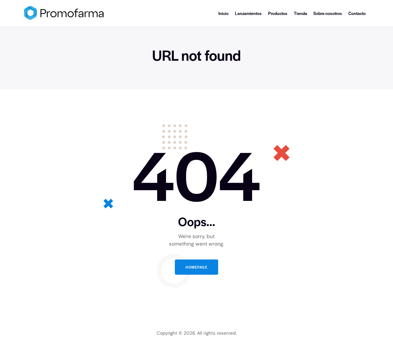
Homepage (196, 267)
